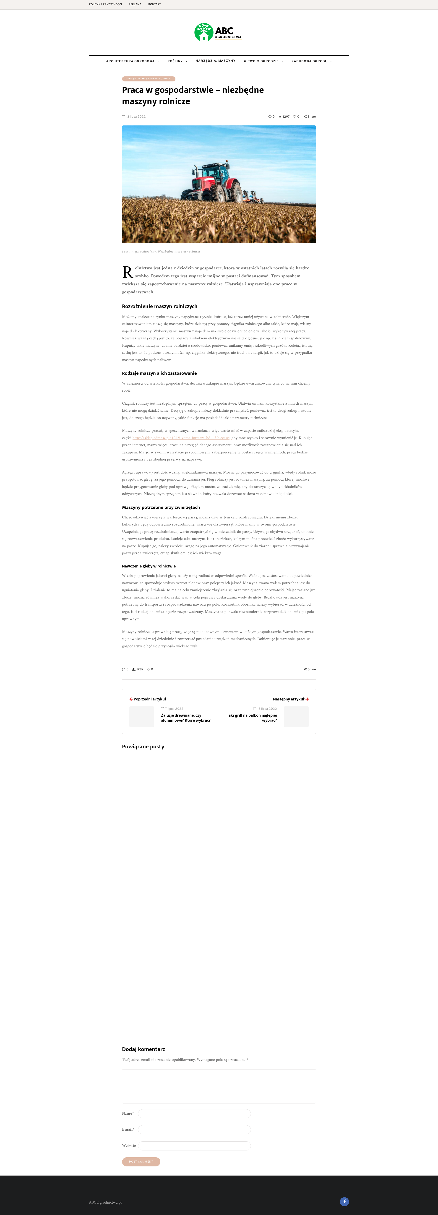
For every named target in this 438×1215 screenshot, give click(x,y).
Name (128, 1113)
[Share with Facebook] (99, 660)
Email (128, 1129)
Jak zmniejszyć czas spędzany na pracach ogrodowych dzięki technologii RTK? (250, 798)
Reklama (135, 4)
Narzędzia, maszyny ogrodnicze (148, 78)
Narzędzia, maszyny (216, 61)
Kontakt (154, 4)
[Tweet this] (99, 671)
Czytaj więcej (220, 836)
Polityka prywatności (105, 4)
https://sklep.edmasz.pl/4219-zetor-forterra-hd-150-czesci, (182, 438)
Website (129, 1145)
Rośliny (175, 61)
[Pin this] (99, 682)
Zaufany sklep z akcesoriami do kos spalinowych (244, 880)
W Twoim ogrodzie (261, 61)
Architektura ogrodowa (130, 61)
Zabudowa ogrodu (310, 61)
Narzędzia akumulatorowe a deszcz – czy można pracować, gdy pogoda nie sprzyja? (258, 962)
